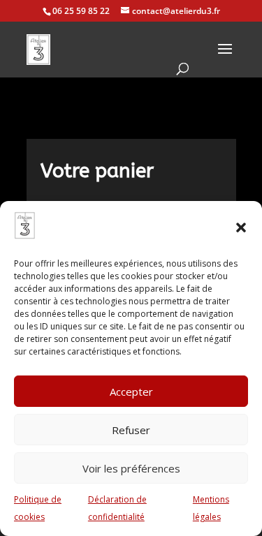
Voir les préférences (131, 468)
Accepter (131, 392)
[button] (241, 227)
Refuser (131, 430)
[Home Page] (39, 50)
